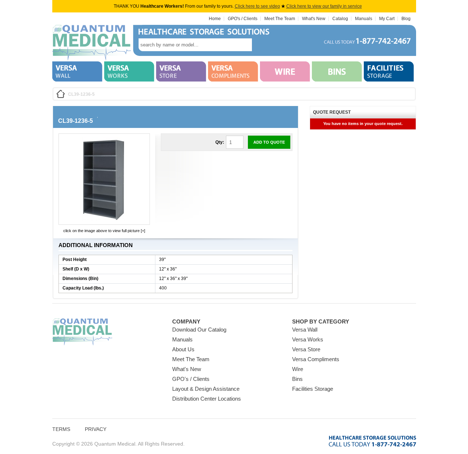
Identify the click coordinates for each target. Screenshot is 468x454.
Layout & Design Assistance (205, 389)
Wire (297, 369)
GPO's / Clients (242, 18)
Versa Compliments (315, 359)
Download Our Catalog (199, 329)
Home (215, 18)
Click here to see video (257, 6)
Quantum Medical (82, 332)
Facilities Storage (312, 389)
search (263, 44)
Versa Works (307, 339)
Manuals (363, 18)
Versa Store (306, 349)
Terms (61, 429)
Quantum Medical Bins (91, 43)
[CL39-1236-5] (104, 219)
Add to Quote (269, 142)
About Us (183, 349)
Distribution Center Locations (206, 399)
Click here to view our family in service (324, 6)
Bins (297, 379)
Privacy (95, 429)
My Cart (387, 18)
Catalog (340, 18)
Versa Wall (304, 329)
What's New (313, 18)
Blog (406, 18)
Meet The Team (279, 18)
